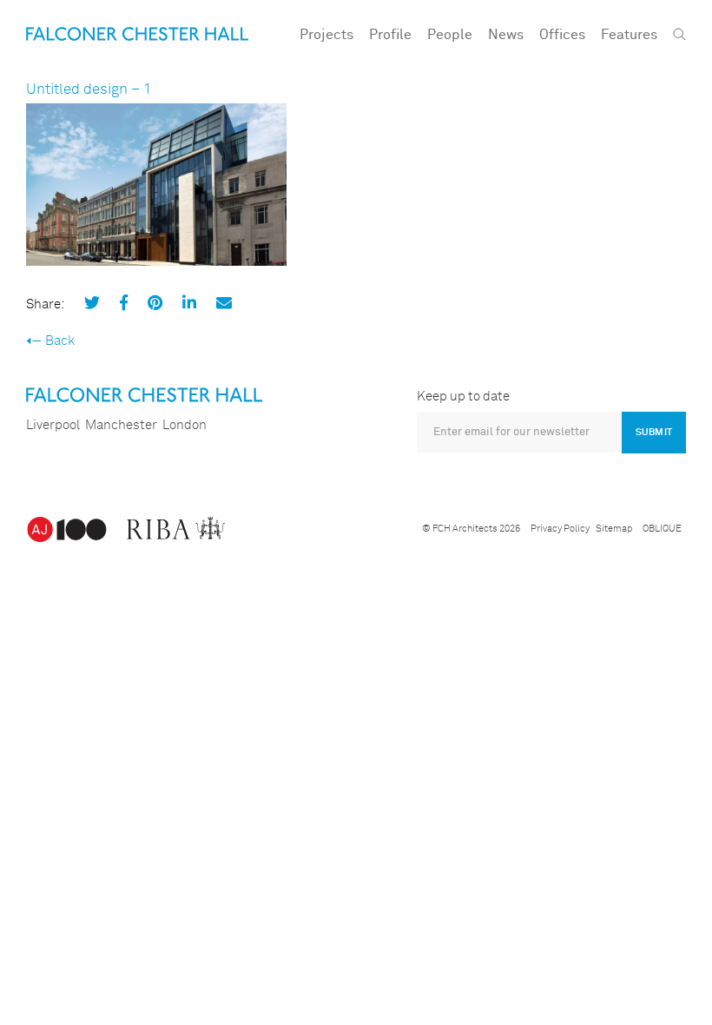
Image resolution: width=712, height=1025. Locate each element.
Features (629, 35)
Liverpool (53, 425)
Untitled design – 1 (89, 90)
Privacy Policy (560, 528)
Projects (326, 35)
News (506, 35)
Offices (562, 35)
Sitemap (614, 528)
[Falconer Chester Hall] (137, 33)
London (184, 425)
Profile (390, 35)
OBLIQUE (662, 528)
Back (60, 340)
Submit (654, 432)
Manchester (121, 425)
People (449, 35)
